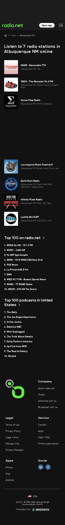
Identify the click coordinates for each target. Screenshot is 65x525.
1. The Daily (10, 312)
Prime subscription (48, 444)
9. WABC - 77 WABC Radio (18, 284)
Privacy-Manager (15, 450)
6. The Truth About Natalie (18, 336)
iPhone (9, 467)
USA (34, 496)
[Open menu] (61, 25)
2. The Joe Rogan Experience (20, 317)
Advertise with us (47, 401)
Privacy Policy (13, 431)
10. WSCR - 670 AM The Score (20, 289)
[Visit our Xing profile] (48, 467)
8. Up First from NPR (15, 346)
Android (10, 480)
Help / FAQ (44, 437)
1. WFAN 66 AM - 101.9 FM (18, 245)
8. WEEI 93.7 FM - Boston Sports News (25, 279)
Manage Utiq (12, 444)
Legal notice (12, 437)
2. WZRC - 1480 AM (14, 250)
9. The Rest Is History (16, 351)
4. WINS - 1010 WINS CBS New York (23, 260)
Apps (41, 431)
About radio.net (46, 388)
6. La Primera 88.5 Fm (16, 270)
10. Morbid (10, 356)
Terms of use (12, 425)
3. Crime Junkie (12, 322)
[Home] (5, 35)
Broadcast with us (48, 407)
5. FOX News (11, 265)
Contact (42, 425)
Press (41, 395)
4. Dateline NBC (12, 327)
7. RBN (8, 274)
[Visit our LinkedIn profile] (40, 467)
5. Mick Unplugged (14, 332)
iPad (8, 474)
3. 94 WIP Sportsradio (16, 255)
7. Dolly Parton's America (18, 341)
